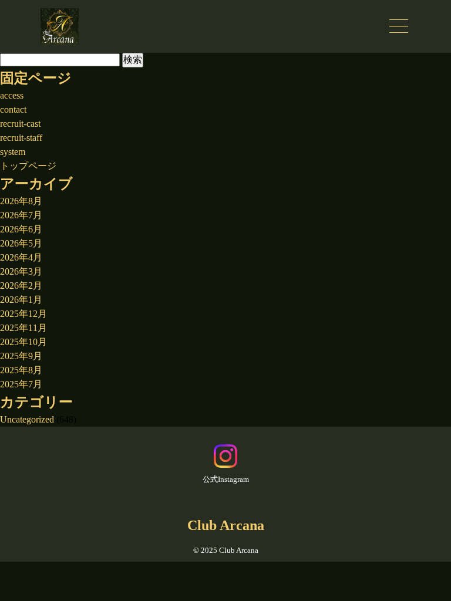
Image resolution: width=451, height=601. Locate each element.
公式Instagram (226, 479)
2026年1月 (21, 300)
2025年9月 (21, 356)
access (11, 95)
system (12, 152)
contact (13, 109)
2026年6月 (21, 229)
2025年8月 (21, 370)
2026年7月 (21, 215)
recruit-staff (21, 138)
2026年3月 (21, 271)
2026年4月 (21, 257)
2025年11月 (23, 328)
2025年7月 (21, 384)
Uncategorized (27, 419)
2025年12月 (23, 314)
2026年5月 (21, 243)
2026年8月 (21, 201)
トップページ (28, 166)
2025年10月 (23, 342)
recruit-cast (20, 124)
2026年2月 (21, 286)
